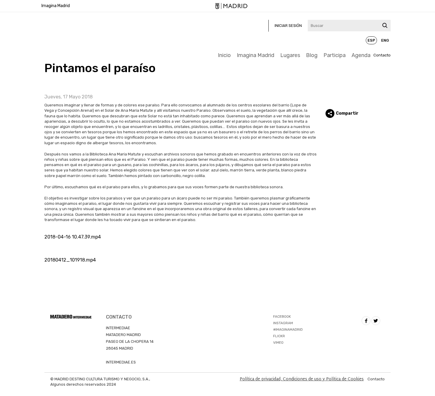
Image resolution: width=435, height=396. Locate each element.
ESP (371, 40)
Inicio (224, 55)
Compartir (347, 113)
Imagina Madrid (55, 6)
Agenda (361, 55)
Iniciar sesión (288, 25)
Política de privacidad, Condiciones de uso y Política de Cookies (302, 379)
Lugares (290, 55)
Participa (334, 55)
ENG (385, 40)
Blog (312, 55)
